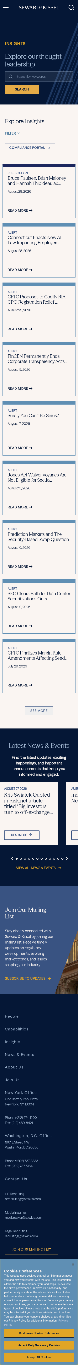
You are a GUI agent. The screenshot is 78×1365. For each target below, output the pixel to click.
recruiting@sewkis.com (21, 1236)
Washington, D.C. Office (28, 1135)
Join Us (12, 1080)
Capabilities (16, 1029)
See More (39, 711)
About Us (14, 1067)
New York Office (21, 1092)
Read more (19, 835)
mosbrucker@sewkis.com (23, 1217)
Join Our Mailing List (31, 1250)
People (12, 1016)
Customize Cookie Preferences (39, 1333)
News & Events (19, 1055)
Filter (10, 133)
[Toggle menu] (7, 7)
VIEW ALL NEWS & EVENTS (36, 868)
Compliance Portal (27, 148)
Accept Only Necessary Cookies (39, 1345)
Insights (12, 1042)
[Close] (73, 1264)
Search (22, 89)
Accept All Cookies (39, 1357)
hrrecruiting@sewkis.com (23, 1199)
